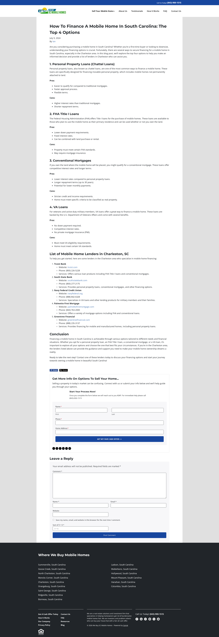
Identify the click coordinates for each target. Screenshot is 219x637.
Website (56, 511)
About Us (123, 11)
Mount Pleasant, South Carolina (126, 577)
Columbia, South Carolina (123, 586)
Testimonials (137, 11)
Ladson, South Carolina (122, 564)
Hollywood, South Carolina (124, 573)
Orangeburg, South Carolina (51, 586)
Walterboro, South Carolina (124, 569)
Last (113, 414)
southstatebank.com (77, 280)
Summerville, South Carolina (52, 564)
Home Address (61, 428)
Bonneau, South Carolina (50, 599)
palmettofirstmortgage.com (81, 306)
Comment (57, 471)
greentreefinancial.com (79, 319)
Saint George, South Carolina (52, 590)
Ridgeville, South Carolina (50, 595)
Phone (58, 419)
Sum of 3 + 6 (58, 525)
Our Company (44, 621)
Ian (54, 41)
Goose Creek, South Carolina (52, 569)
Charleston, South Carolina (51, 582)
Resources (65, 621)
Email (113, 501)
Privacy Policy (44, 625)
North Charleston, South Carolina (54, 573)
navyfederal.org (75, 293)
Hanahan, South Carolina (123, 582)
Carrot (125, 625)
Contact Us (176, 11)
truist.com (72, 267)
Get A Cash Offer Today (48, 614)
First (57, 414)
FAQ (165, 11)
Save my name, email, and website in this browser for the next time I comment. (88, 520)
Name (58, 406)
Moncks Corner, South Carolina (53, 577)
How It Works (153, 11)
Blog (62, 625)
